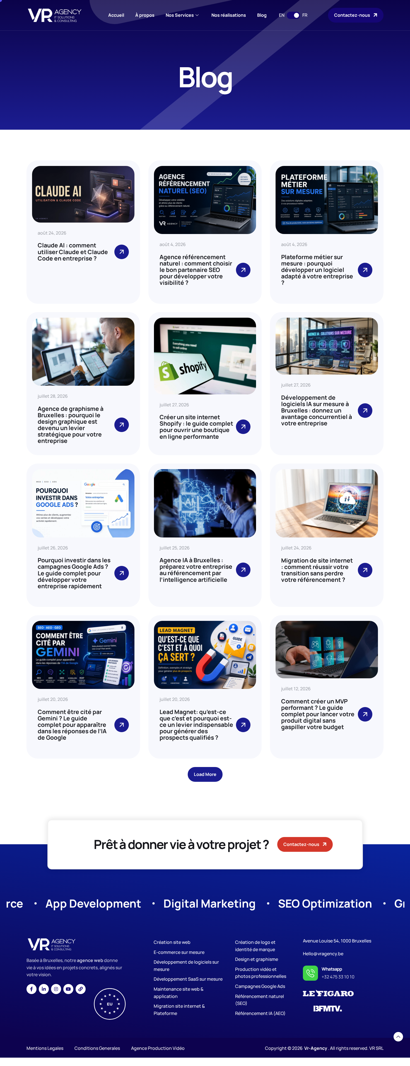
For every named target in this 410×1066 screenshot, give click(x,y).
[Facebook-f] (31, 989)
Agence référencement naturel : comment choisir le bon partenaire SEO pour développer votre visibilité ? (196, 269)
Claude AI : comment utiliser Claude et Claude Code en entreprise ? (73, 251)
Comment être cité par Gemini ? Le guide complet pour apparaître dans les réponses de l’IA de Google (72, 724)
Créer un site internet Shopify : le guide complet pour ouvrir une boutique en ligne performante (196, 426)
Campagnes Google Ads (260, 986)
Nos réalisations (228, 15)
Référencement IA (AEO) (260, 1013)
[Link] (81, 989)
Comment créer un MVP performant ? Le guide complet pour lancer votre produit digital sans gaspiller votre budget (317, 714)
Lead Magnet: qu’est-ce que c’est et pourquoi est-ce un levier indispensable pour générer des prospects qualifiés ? (196, 724)
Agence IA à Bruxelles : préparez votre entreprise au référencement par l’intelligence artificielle (196, 569)
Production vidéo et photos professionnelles (260, 973)
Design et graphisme (256, 959)
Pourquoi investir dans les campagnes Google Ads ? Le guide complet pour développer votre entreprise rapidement (74, 573)
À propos (145, 15)
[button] (205, 774)
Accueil (116, 15)
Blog (262, 15)
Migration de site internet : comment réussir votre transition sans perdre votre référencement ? (317, 569)
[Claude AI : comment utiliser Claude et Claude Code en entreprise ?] (121, 252)
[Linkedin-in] (44, 989)
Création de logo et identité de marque (255, 945)
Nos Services (180, 15)
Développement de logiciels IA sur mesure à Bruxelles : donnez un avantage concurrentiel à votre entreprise (316, 410)
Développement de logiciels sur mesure (186, 965)
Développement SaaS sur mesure (188, 979)
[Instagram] (56, 989)
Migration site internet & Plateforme (179, 1009)
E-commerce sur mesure (179, 952)
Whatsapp (332, 969)
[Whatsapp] (310, 973)
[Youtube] (68, 989)
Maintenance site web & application (179, 992)
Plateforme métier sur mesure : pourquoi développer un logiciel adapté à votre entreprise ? (317, 269)
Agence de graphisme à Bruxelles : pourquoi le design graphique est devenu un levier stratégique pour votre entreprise (70, 425)
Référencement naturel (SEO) (259, 1000)
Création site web (172, 942)
